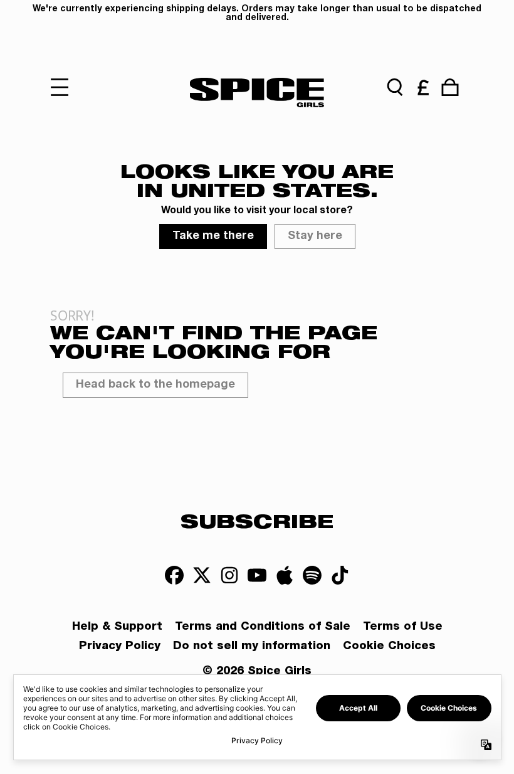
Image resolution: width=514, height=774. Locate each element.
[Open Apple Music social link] (284, 575)
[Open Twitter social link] (202, 575)
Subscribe (257, 520)
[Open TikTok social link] (340, 575)
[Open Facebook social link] (174, 575)
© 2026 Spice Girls (257, 671)
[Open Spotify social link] (312, 575)
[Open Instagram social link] (229, 575)
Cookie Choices (389, 646)
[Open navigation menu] (64, 87)
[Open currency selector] (422, 87)
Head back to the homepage (155, 385)
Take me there (213, 236)
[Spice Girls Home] (257, 92)
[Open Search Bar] (395, 87)
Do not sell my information (251, 646)
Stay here (315, 236)
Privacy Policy (119, 646)
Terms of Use (403, 627)
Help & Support (117, 627)
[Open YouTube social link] (257, 575)
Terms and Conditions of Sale (262, 627)
